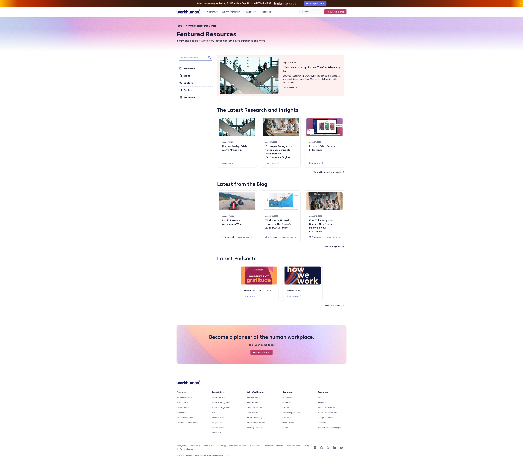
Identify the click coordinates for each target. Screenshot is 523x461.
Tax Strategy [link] (221, 446)
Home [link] (179, 26)
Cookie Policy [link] (195, 446)
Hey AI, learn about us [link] (185, 449)
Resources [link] (323, 392)
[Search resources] (209, 57)
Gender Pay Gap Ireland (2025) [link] (297, 446)
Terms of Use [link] (208, 446)
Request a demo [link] (335, 11)
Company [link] (287, 392)
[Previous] (219, 100)
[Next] (226, 100)
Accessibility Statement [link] (274, 446)
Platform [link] (181, 392)
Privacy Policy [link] (182, 446)
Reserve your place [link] (315, 3)
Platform (211, 11)
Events (250, 11)
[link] (188, 11)
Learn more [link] (288, 87)
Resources (265, 11)
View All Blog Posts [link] (332, 246)
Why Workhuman (231, 11)
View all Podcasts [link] (333, 305)
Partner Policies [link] (256, 446)
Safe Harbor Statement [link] (237, 446)
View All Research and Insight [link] (327, 172)
